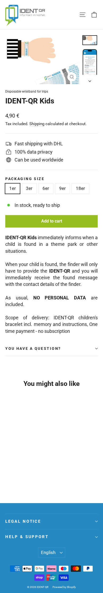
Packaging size (25, 179)
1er (12, 188)
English (48, 552)
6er (46, 188)
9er (62, 188)
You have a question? (33, 348)
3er (29, 188)
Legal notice (23, 521)
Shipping (36, 123)
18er (80, 188)
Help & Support (27, 536)
